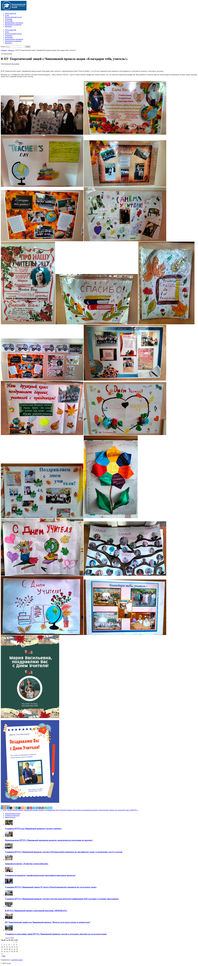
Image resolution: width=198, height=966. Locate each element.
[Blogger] (13, 808)
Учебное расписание (12, 815)
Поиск (3, 46)
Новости (11, 50)
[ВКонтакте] (2, 808)
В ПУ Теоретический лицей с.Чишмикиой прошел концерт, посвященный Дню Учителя (33, 810)
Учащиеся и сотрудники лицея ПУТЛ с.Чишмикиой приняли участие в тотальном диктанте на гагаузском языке (56, 934)
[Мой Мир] (8, 808)
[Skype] (48, 808)
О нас (7, 15)
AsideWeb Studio (17, 960)
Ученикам (8, 19)
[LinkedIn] (16, 808)
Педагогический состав (13, 17)
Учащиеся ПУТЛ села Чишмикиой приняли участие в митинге (33, 828)
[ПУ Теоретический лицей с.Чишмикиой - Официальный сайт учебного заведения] (14, 10)
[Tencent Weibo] (36, 808)
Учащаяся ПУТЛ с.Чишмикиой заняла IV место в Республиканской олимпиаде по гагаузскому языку (51, 887)
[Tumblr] (39, 808)
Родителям (8, 21)
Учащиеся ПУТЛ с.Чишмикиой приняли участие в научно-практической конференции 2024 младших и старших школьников (61, 899)
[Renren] (28, 808)
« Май (3, 956)
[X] (10, 808)
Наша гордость (10, 817)
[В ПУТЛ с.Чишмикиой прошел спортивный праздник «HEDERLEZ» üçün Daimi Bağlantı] (9, 906)
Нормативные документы (14, 23)
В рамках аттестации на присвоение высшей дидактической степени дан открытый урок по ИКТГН (102, 810)
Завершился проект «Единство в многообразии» (26, 864)
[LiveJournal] (19, 808)
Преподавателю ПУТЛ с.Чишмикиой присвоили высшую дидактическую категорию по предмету (49, 840)
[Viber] (42, 808)
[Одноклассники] (5, 808)
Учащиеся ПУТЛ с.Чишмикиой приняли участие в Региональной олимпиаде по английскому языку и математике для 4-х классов (63, 852)
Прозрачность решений (13, 24)
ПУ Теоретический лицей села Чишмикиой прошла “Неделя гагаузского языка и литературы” (47, 922)
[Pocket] (22, 808)
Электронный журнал (12, 813)
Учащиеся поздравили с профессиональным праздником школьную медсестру (40, 875)
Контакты (8, 26)
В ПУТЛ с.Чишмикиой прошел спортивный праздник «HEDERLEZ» (36, 910)
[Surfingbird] (34, 808)
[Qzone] (25, 808)
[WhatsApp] (45, 808)
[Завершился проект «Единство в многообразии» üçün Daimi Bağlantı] (9, 860)
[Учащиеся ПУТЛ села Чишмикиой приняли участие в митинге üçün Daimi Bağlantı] (9, 824)
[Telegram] (51, 808)
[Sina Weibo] (31, 808)
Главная (3, 50)
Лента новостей (10, 13)
